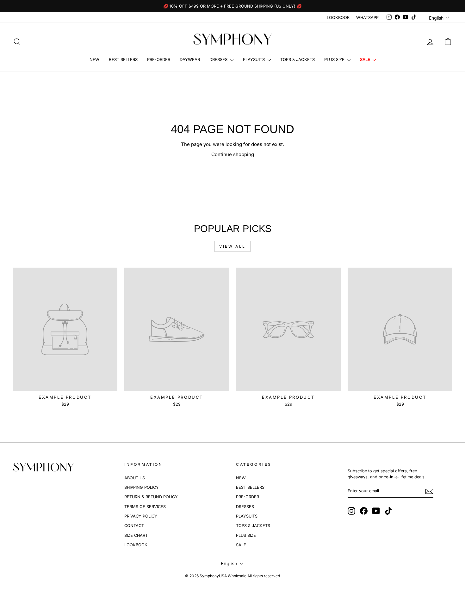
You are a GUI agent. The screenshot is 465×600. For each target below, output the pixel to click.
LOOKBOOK (338, 17)
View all (232, 246)
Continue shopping (232, 154)
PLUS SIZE (335, 59)
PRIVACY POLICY (140, 516)
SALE (365, 59)
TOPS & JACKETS (297, 59)
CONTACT (134, 525)
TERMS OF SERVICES (145, 506)
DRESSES (219, 59)
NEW (94, 59)
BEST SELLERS (123, 59)
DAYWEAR (190, 59)
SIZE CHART (136, 535)
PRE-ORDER (158, 59)
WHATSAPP (367, 17)
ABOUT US (134, 478)
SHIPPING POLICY (141, 487)
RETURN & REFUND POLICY (151, 496)
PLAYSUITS (254, 59)
